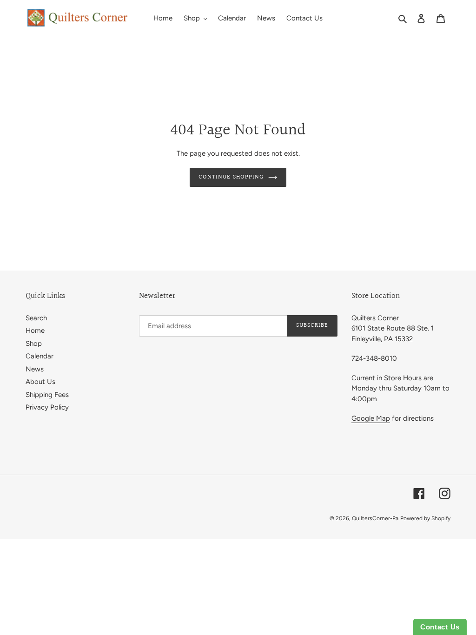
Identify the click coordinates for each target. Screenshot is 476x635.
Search (36, 318)
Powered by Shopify (425, 518)
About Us (40, 381)
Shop (34, 343)
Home (35, 330)
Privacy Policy (47, 407)
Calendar (39, 356)
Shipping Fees (47, 394)
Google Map (370, 418)
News (35, 369)
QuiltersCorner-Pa (375, 518)
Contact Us (440, 627)
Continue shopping (231, 177)
